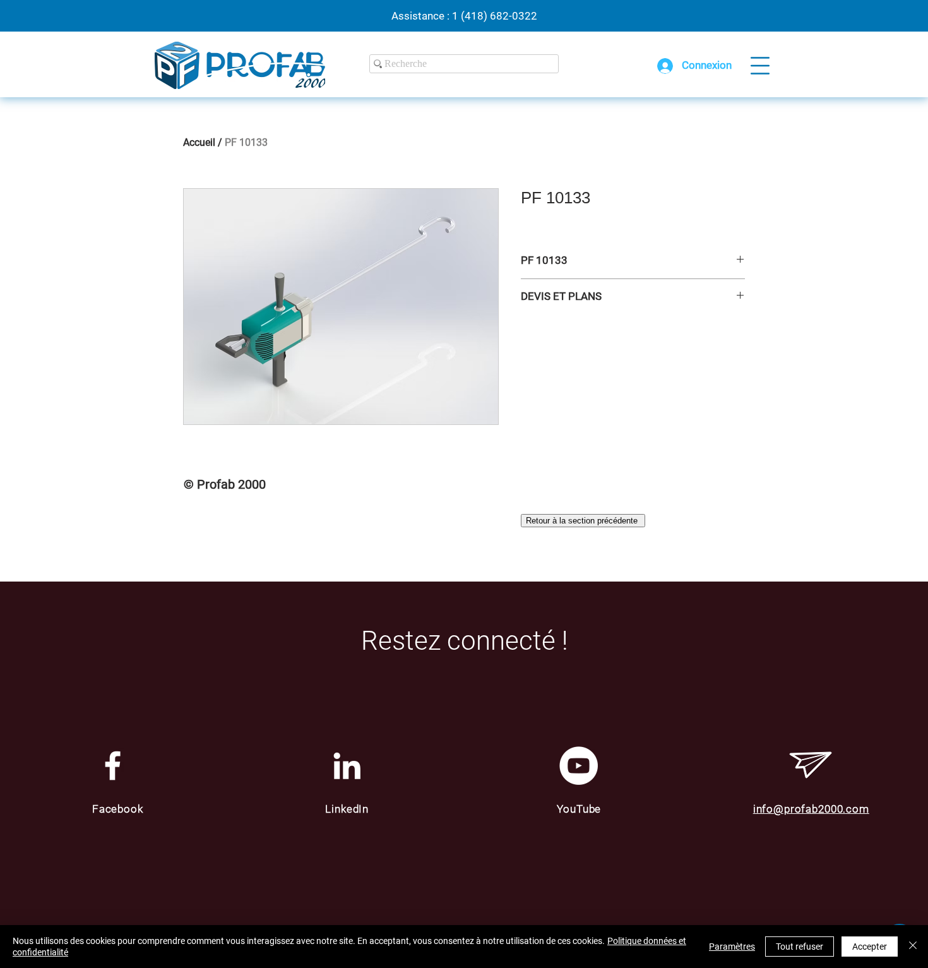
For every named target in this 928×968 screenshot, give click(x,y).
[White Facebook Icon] (112, 765)
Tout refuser (799, 946)
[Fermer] (912, 946)
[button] (760, 65)
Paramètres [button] (732, 946)
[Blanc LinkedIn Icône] (347, 765)
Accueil (199, 142)
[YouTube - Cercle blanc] (578, 765)
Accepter (869, 946)
